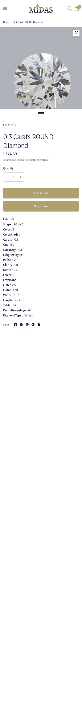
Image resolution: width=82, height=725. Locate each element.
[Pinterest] (27, 324)
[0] (76, 8)
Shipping (21, 159)
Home (6, 22)
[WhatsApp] (33, 324)
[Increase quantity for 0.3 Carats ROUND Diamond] (20, 177)
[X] (21, 324)
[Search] (69, 8)
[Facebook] (15, 324)
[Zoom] (76, 33)
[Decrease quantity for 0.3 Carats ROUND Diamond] (6, 177)
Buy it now (41, 206)
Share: (6, 324)
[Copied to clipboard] (38, 324)
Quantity (8, 168)
